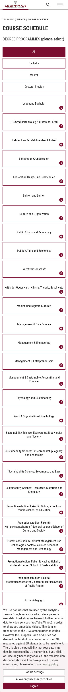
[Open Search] (48, 4)
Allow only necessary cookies (34, 679)
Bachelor (34, 63)
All (34, 51)
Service (21, 19)
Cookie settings (34, 672)
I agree (34, 686)
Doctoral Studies (34, 86)
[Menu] (60, 5)
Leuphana (8, 19)
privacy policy (50, 664)
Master (34, 75)
